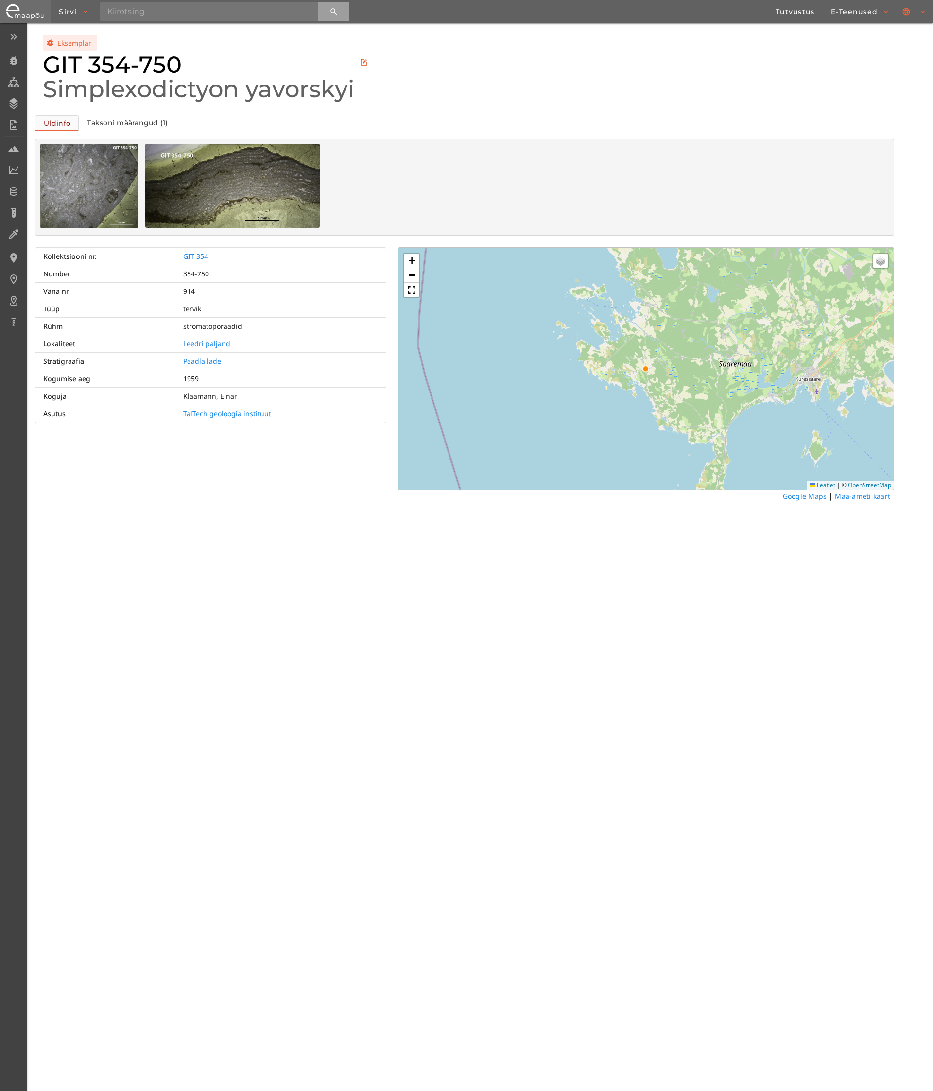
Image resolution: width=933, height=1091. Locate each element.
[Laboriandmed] (13, 170)
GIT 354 (195, 256)
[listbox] (13, 180)
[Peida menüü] (13, 37)
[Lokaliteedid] (13, 258)
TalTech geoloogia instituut (227, 413)
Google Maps (805, 496)
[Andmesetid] (13, 191)
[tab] (57, 123)
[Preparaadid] (13, 234)
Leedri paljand (206, 343)
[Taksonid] (13, 82)
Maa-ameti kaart (862, 496)
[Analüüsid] (13, 212)
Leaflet (825, 485)
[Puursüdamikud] (13, 322)
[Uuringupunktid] (13, 279)
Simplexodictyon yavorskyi (198, 89)
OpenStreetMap (869, 485)
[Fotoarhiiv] (13, 125)
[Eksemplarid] (13, 60)
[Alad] (13, 300)
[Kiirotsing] (333, 11)
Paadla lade (202, 361)
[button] (411, 261)
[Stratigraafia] (13, 103)
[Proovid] (13, 148)
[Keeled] (914, 11)
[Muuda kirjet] (364, 62)
